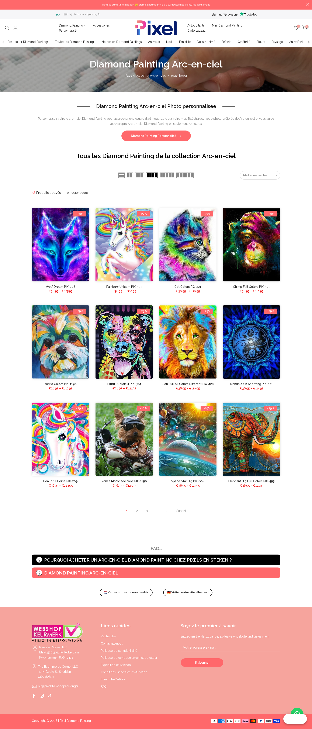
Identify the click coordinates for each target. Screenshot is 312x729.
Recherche (108, 636)
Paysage (277, 42)
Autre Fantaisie (299, 42)
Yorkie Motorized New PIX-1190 (124, 481)
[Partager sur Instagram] (42, 695)
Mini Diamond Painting (227, 25)
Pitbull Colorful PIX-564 (124, 384)
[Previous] (3, 42)
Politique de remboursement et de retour (129, 657)
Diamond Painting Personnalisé (153, 136)
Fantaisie (185, 42)
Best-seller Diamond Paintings (28, 42)
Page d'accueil (135, 75)
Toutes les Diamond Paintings (75, 42)
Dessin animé (206, 42)
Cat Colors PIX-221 (187, 286)
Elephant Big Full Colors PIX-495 (251, 481)
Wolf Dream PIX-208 (60, 286)
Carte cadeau (196, 30)
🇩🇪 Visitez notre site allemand (187, 592)
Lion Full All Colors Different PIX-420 (188, 384)
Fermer (4, 4)
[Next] (308, 42)
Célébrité (244, 42)
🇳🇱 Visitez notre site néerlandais (126, 592)
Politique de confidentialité (119, 650)
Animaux (154, 42)
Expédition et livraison (116, 665)
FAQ (104, 686)
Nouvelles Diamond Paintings (122, 42)
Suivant (181, 511)
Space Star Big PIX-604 (188, 481)
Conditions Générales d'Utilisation (124, 672)
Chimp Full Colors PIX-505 (251, 286)
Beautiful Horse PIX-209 (60, 481)
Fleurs (261, 42)
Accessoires (101, 25)
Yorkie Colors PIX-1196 (60, 384)
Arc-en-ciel (158, 75)
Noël (169, 42)
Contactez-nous (112, 643)
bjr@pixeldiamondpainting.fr (83, 14)
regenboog (79, 193)
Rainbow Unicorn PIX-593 (124, 286)
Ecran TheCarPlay (113, 679)
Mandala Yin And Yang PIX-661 (251, 384)
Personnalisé (67, 30)
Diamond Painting (71, 25)
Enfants (226, 42)
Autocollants (196, 25)
